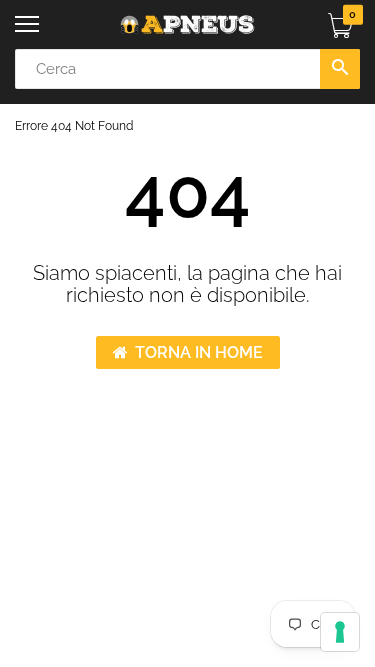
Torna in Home (199, 352)
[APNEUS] (187, 24)
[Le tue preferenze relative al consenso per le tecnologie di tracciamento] (340, 632)
